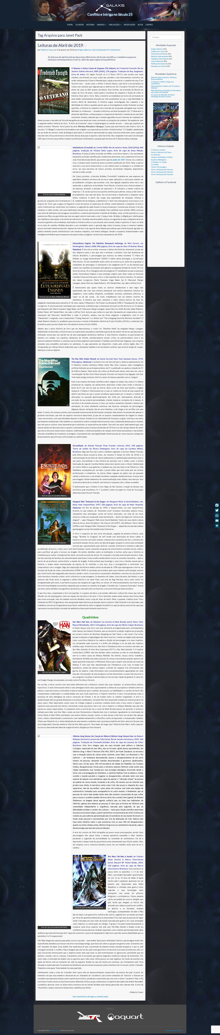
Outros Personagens (159, 167)
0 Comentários (114, 50)
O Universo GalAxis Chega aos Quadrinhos (162, 83)
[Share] (216, 525)
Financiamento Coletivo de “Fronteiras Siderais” (165, 87)
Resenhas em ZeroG (158, 66)
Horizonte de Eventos (159, 54)
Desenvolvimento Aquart (174, 1030)
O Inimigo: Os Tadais (159, 162)
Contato (149, 25)
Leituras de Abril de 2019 (60, 45)
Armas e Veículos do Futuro (161, 152)
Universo (101, 25)
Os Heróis (80, 25)
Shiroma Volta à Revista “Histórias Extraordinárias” (164, 78)
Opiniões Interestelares (160, 59)
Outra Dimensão (99, 50)
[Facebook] (216, 505)
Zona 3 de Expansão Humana (162, 174)
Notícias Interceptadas (159, 56)
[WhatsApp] (216, 515)
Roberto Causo (47, 50)
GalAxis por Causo (158, 51)
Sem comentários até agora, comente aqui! (90, 996)
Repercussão (129, 25)
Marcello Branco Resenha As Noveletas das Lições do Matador (166, 91)
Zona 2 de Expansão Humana (162, 172)
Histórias (90, 25)
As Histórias (155, 155)
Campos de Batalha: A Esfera (162, 157)
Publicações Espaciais (159, 64)
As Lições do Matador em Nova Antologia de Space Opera (163, 96)
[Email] (216, 520)
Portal (70, 25)
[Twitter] (216, 510)
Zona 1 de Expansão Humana (162, 170)
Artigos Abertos (84, 50)
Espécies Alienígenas (158, 160)
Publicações (114, 25)
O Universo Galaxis (158, 150)
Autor (140, 25)
